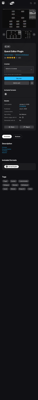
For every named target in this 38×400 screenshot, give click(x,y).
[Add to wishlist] (32, 83)
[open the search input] (31, 3)
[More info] (23, 117)
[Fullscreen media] (33, 11)
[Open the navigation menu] (34, 3)
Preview (4, 147)
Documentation (6, 149)
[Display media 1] (29, 34)
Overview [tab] (7, 136)
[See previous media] (3, 34)
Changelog (22, 106)
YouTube (4, 151)
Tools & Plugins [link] (8, 54)
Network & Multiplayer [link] (22, 54)
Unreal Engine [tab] (12, 166)
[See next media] (34, 34)
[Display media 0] (14, 34)
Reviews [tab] (17, 136)
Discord (4, 152)
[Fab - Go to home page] (12, 3)
